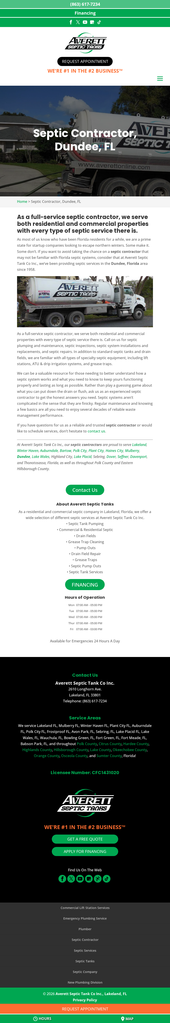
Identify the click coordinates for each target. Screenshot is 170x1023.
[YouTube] (85, 22)
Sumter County (109, 755)
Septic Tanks (85, 961)
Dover (111, 456)
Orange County (46, 755)
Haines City (114, 450)
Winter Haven (27, 450)
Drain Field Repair (86, 553)
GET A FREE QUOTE (85, 839)
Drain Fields (86, 535)
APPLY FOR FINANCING (85, 851)
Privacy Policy (85, 1000)
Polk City (80, 450)
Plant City (96, 450)
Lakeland (139, 444)
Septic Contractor (85, 940)
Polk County (87, 743)
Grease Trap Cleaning (86, 541)
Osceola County (74, 755)
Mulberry (132, 450)
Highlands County (37, 749)
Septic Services (85, 950)
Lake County (100, 749)
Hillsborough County (71, 749)
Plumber (85, 929)
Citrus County (110, 743)
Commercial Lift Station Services (85, 908)
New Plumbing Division (85, 982)
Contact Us (85, 489)
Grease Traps (86, 559)
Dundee (23, 456)
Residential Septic (98, 529)
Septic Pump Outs (86, 566)
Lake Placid (82, 456)
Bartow (65, 450)
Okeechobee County (130, 749)
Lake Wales (40, 456)
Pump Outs (86, 547)
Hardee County (136, 743)
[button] (160, 79)
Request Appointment (85, 61)
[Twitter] (78, 22)
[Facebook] (71, 22)
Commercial (69, 529)
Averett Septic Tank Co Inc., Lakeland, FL (91, 993)
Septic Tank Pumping (86, 523)
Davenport (138, 456)
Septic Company (85, 972)
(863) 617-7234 (85, 4)
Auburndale (49, 450)
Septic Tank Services (86, 572)
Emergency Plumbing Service (85, 918)
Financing (85, 13)
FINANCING (85, 584)
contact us (96, 431)
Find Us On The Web (85, 870)
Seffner (123, 456)
